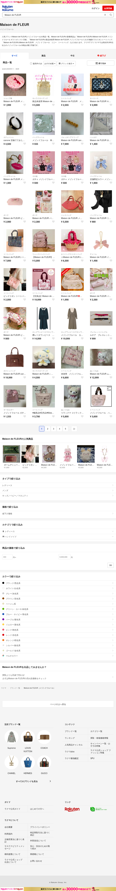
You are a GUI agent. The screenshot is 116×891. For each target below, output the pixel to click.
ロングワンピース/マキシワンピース (43, 332)
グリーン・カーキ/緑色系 (16, 609)
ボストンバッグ (9, 370)
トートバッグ (66, 98)
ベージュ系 (10, 603)
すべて (15, 55)
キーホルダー (9, 409)
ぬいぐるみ (94, 370)
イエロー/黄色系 (12, 624)
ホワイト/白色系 (12, 588)
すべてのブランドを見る (27, 781)
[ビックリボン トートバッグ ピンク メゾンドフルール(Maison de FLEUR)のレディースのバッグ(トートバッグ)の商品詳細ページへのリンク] (15, 279)
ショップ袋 (8, 98)
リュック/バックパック (41, 254)
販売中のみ (37, 63)
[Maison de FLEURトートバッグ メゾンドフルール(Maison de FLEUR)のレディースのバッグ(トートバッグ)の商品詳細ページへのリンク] (15, 240)
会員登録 (108, 8)
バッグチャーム (38, 137)
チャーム (93, 254)
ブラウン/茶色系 (12, 598)
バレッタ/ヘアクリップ (70, 137)
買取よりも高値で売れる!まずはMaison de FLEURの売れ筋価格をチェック (24, 677)
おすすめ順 (49, 63)
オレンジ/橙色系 (12, 640)
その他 (34, 176)
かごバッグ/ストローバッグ (71, 254)
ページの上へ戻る (58, 704)
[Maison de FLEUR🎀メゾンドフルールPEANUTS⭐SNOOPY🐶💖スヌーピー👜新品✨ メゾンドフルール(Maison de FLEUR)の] (72, 279)
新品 (44, 55)
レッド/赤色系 (11, 635)
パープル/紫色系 (12, 619)
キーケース (94, 98)
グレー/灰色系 (11, 593)
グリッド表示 (67, 63)
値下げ (102, 55)
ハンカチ (93, 137)
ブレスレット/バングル (98, 332)
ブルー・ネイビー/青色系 (16, 614)
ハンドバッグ (66, 215)
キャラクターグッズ (40, 98)
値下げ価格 (7, 513)
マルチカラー (11, 655)
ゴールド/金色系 (12, 650)
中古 (73, 55)
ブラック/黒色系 (12, 583)
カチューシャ (9, 137)
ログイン (96, 8)
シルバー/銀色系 (12, 645)
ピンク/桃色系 (11, 629)
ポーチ (6, 215)
